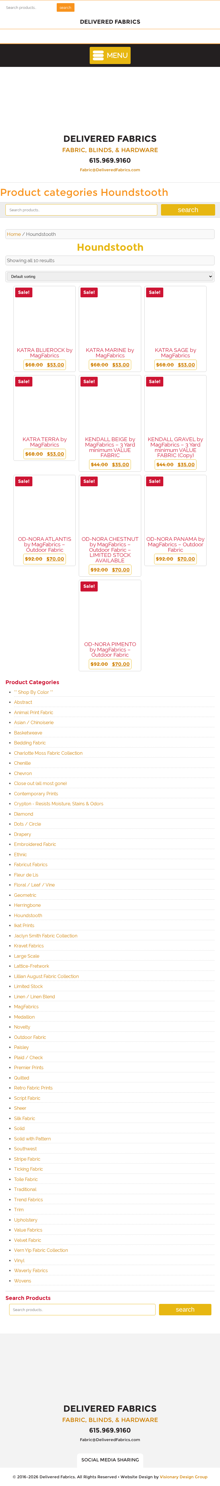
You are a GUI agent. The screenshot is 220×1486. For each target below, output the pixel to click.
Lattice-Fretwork (31, 966)
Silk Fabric (24, 1118)
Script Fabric (27, 1098)
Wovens (22, 1281)
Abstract (23, 702)
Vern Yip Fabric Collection (41, 1250)
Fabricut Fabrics (31, 864)
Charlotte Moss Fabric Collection (48, 753)
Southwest (25, 1149)
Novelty (22, 1027)
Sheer (20, 1108)
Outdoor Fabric (30, 1037)
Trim (19, 1209)
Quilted (21, 1078)
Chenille (22, 763)
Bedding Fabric (30, 743)
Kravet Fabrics (29, 946)
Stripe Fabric (27, 1159)
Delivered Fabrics (110, 101)
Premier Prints (29, 1067)
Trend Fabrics (28, 1199)
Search (65, 7)
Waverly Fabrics (31, 1270)
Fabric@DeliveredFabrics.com (110, 169)
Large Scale (26, 956)
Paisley (21, 1047)
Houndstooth (28, 915)
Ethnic (20, 854)
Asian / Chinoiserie (34, 722)
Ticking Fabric (28, 1169)
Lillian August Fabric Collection (46, 976)
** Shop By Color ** (33, 692)
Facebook (113, 36)
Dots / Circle (27, 824)
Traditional (25, 1189)
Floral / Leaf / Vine (34, 885)
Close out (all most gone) (40, 783)
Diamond (23, 814)
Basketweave (28, 733)
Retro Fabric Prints (33, 1088)
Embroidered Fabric (35, 844)
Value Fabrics (28, 1230)
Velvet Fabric (27, 1240)
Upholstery (26, 1220)
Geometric (25, 895)
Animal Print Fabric (33, 712)
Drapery (22, 834)
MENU (117, 55)
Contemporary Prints (36, 793)
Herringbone (27, 905)
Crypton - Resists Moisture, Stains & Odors (58, 803)
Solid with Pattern (32, 1139)
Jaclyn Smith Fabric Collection (45, 936)
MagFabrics (26, 1006)
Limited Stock (28, 986)
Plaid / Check (28, 1057)
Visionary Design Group (183, 1477)
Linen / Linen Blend (34, 996)
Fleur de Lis (26, 875)
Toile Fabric (26, 1179)
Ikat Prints (24, 925)
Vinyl (19, 1260)
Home (14, 234)
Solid (19, 1128)
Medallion (24, 1017)
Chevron (23, 773)
